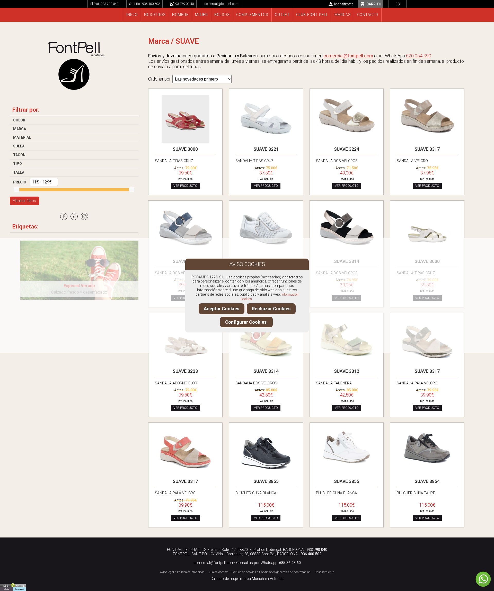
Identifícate (344, 4)
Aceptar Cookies (221, 308)
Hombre (180, 15)
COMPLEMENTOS (252, 15)
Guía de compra (218, 572)
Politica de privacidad (191, 572)
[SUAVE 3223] (185, 365)
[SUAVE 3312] (346, 360)
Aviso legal (167, 572)
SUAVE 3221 (266, 149)
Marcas (342, 15)
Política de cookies (244, 572)
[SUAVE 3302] (266, 249)
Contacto (367, 15)
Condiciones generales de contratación (285, 572)
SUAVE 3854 (427, 481)
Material (22, 137)
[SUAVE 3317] (427, 136)
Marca (19, 129)
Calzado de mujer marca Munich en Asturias (247, 579)
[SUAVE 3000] (185, 143)
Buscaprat (19, 589)
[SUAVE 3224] (346, 135)
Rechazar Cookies (271, 308)
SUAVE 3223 (185, 371)
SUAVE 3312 (346, 371)
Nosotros (155, 15)
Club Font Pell (312, 15)
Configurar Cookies (246, 322)
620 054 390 (418, 55)
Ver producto (185, 186)
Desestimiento (324, 572)
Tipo (17, 164)
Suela (18, 146)
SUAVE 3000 (185, 149)
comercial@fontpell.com (221, 4)
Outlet (282, 15)
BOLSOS (222, 15)
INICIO (132, 15)
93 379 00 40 (184, 4)
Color (19, 120)
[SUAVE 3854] (427, 467)
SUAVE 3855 (266, 481)
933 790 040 (109, 4)
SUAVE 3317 (427, 149)
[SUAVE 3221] (266, 141)
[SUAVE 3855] (266, 476)
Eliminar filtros (24, 201)
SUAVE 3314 (346, 261)
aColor (6, 589)
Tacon (19, 155)
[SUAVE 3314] (185, 249)
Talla (18, 172)
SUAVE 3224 (346, 149)
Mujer (201, 15)
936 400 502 (151, 4)
